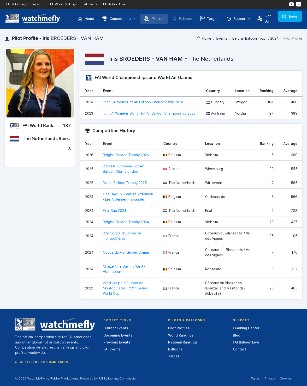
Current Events (115, 328)
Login (293, 16)
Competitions (120, 19)
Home (89, 19)
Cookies (286, 378)
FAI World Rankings (63, 4)
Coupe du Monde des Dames (126, 252)
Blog (236, 335)
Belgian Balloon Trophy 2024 (255, 38)
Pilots (156, 19)
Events (221, 38)
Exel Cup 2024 (114, 210)
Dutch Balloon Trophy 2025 (125, 183)
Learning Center (246, 328)
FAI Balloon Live (114, 4)
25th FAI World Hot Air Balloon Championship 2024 (143, 102)
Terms (255, 378)
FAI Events (90, 4)
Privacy (270, 378)
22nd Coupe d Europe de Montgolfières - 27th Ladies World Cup (125, 288)
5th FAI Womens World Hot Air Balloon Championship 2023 (149, 113)
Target (212, 19)
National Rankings (183, 342)
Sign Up (268, 18)
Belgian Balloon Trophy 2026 (126, 155)
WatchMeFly (36, 378)
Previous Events (116, 342)
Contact (239, 349)
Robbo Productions (64, 378)
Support (240, 19)
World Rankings (181, 335)
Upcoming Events (117, 335)
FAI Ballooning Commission (25, 4)
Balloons (175, 349)
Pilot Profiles (179, 328)
